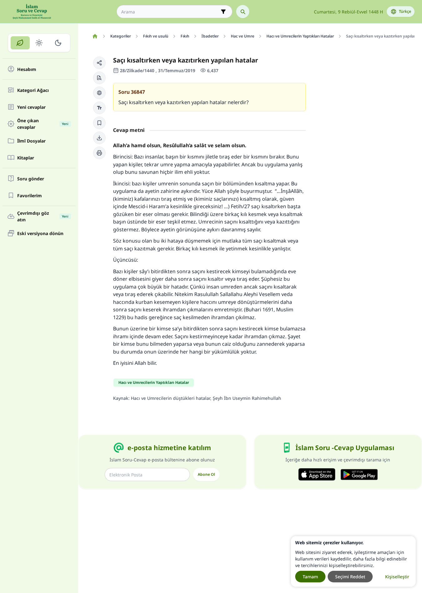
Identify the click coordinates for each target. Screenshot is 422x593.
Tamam (310, 577)
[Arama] (242, 11)
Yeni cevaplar (31, 107)
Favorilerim (29, 196)
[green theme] (20, 42)
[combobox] (170, 11)
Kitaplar (25, 158)
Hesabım (26, 69)
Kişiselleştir (397, 577)
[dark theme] (57, 42)
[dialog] (353, 561)
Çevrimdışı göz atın (42, 216)
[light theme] (39, 42)
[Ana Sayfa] (95, 36)
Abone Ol (206, 474)
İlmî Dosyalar (31, 141)
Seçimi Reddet (350, 577)
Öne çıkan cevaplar (42, 124)
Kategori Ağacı (33, 90)
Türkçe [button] (405, 11)
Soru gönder (30, 179)
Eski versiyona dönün (40, 233)
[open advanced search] (223, 11)
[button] (99, 63)
